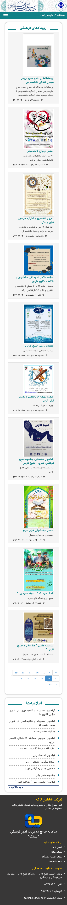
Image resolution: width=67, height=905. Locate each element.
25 (20, 678)
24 (27, 678)
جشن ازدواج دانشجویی (40, 151)
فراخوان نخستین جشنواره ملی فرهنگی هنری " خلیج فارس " (36, 461)
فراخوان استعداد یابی (44, 755)
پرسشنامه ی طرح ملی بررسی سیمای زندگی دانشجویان (37, 80)
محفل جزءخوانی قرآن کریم (38, 530)
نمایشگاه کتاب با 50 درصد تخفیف (37, 749)
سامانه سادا (57, 852)
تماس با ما (57, 847)
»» (50, 684)
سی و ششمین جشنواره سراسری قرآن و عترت (36, 220)
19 (16, 672)
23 (34, 678)
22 (41, 678)
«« (56, 672)
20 (55, 678)
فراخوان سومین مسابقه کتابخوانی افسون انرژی (32, 740)
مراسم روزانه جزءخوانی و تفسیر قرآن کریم (36, 399)
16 (37, 672)
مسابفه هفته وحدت (44, 732)
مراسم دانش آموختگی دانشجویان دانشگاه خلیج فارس (34, 279)
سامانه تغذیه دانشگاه (52, 857)
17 (30, 672)
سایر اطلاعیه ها (15, 787)
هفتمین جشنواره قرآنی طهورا (40, 769)
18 (23, 672)
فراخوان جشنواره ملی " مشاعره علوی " (35, 782)
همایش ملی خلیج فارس (39, 346)
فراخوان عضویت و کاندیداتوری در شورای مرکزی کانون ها (32, 713)
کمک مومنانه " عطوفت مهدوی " (35, 593)
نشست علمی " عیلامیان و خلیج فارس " (35, 648)
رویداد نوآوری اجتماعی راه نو (40, 762)
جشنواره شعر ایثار (45, 775)
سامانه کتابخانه (55, 862)
